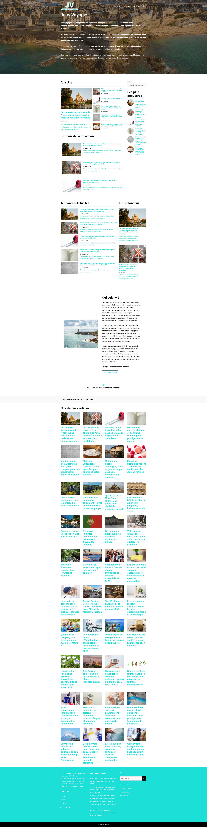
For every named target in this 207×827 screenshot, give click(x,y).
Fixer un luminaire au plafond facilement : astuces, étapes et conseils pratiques (91, 715)
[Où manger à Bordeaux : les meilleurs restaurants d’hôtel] (114, 527)
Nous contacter (125, 792)
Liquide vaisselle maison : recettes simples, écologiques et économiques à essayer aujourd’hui (136, 572)
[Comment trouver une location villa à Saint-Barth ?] (70, 527)
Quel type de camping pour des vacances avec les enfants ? (69, 640)
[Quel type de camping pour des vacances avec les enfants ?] (70, 630)
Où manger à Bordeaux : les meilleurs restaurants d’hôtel (113, 536)
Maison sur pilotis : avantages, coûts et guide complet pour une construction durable (114, 469)
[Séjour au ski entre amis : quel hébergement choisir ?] (92, 560)
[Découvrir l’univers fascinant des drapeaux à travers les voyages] (92, 527)
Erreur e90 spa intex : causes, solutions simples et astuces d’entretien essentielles (113, 752)
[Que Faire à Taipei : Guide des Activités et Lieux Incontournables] (92, 667)
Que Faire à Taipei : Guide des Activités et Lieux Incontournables (92, 676)
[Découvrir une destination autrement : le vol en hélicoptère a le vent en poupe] (92, 493)
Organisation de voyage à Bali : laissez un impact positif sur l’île (114, 638)
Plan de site (124, 795)
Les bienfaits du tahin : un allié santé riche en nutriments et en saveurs (136, 640)
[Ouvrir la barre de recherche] (144, 6)
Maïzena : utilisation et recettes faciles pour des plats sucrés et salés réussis (112, 125)
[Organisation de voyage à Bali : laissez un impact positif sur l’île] (114, 630)
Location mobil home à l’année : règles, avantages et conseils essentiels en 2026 (114, 572)
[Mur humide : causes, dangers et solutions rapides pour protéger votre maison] (136, 423)
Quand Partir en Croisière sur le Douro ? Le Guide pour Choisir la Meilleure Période (92, 606)
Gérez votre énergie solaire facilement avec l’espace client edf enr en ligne (135, 749)
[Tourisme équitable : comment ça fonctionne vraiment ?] (70, 560)
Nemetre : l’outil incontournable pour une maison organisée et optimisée (111, 99)
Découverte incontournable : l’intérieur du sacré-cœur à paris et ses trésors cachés (76, 115)
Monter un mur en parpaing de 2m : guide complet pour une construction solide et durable (111, 116)
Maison (126, 6)
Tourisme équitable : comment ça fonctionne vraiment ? (67, 570)
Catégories (131, 82)
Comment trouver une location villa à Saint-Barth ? (70, 534)
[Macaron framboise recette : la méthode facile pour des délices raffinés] (136, 457)
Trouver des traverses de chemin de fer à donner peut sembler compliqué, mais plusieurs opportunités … (128, 276)
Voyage (136, 6)
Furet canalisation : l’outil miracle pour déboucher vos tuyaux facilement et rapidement (69, 715)
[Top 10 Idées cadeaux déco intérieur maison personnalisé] (114, 597)
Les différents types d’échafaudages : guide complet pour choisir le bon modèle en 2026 (92, 642)
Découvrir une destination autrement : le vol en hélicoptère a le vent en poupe (92, 503)
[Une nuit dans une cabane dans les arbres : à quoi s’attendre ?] (70, 493)
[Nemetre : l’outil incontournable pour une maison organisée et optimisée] (114, 423)
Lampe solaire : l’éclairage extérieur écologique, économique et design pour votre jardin (69, 679)
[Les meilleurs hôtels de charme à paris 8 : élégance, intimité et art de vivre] (136, 493)
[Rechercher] (144, 778)
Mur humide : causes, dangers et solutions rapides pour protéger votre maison (111, 108)
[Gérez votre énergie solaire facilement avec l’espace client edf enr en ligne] (136, 739)
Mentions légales (126, 788)
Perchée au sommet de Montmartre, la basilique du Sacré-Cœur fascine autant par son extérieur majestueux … (76, 127)
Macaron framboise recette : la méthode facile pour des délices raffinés (136, 466)
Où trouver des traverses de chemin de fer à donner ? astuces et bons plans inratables (112, 90)
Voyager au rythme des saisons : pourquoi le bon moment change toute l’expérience (69, 752)
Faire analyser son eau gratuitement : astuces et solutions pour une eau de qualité (113, 715)
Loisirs (117, 6)
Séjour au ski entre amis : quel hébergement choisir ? (92, 568)
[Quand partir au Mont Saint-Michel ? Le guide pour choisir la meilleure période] (114, 491)
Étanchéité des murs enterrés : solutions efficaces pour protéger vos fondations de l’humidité (135, 715)
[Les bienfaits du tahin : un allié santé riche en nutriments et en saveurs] (136, 630)
